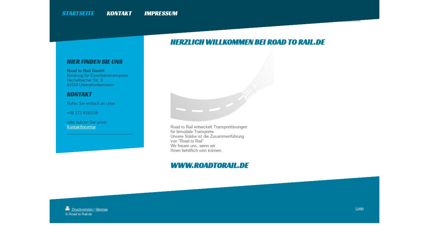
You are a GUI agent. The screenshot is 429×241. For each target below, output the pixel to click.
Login (360, 208)
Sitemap (101, 209)
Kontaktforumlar (81, 127)
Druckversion (82, 209)
